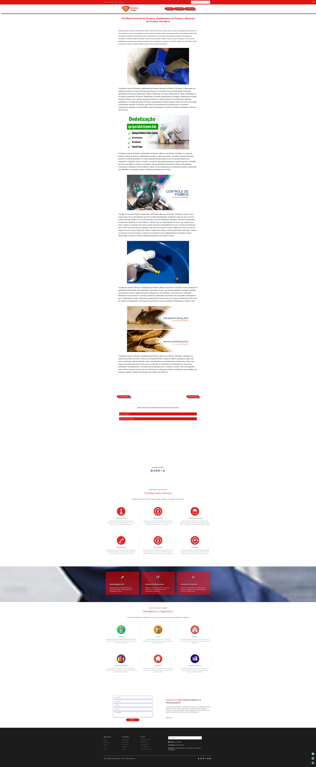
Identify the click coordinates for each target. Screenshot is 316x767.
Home (106, 2)
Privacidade (125, 742)
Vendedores (125, 739)
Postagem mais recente (123, 396)
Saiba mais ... (169, 718)
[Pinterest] (157, 471)
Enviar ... (133, 719)
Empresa (111, 2)
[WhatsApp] (161, 471)
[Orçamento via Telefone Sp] (312, 758)
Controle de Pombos (146, 749)
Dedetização (144, 742)
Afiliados (124, 747)
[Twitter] (154, 471)
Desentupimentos (145, 739)
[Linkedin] (159, 471)
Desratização (144, 744)
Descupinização (145, 747)
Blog (116, 2)
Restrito (124, 749)
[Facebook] (152, 471)
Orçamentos (125, 744)
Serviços (106, 744)
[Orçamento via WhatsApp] (312, 753)
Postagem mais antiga (193, 396)
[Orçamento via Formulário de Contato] (312, 763)
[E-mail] (164, 471)
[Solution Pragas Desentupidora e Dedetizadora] (130, 9)
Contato (121, 2)
